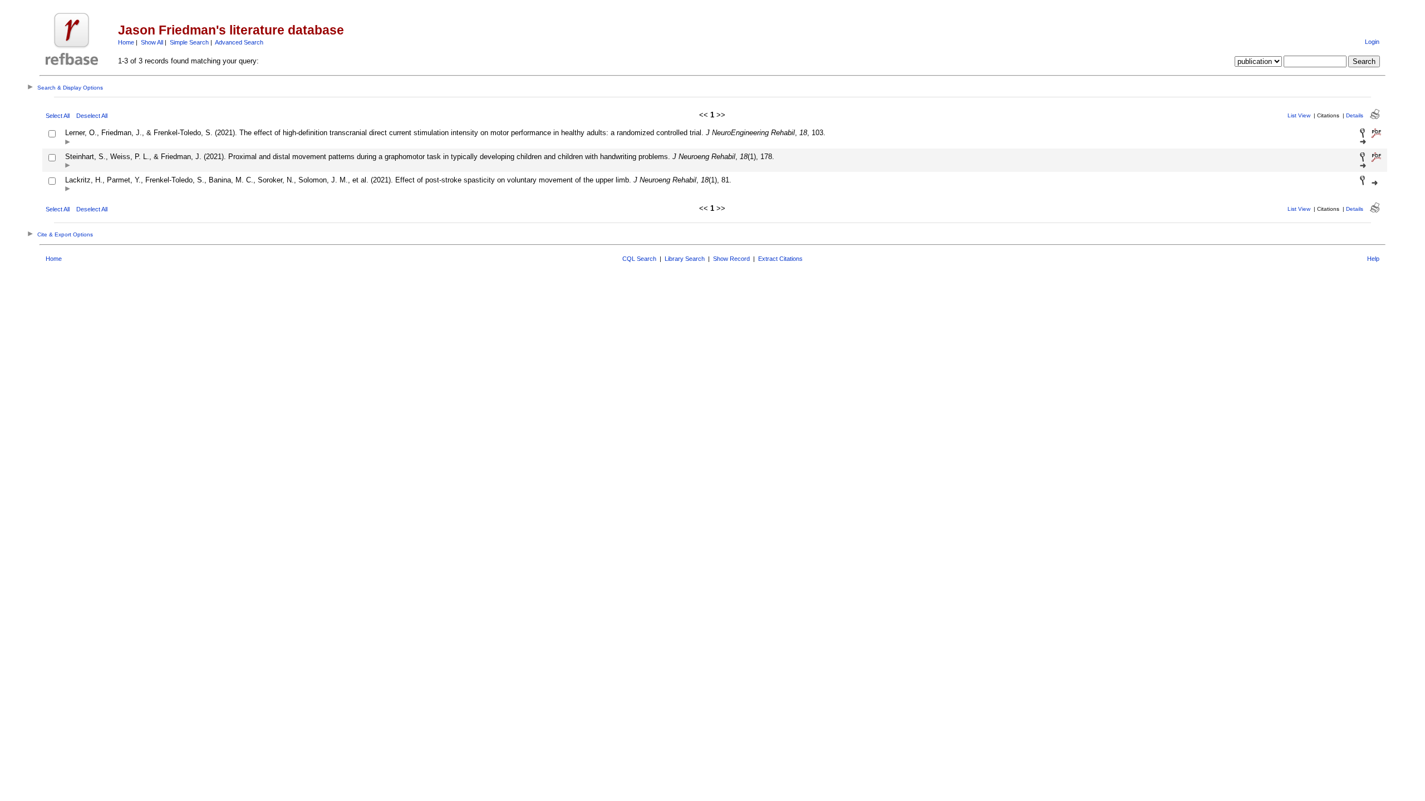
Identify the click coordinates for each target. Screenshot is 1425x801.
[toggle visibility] (67, 143)
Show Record (731, 258)
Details (1354, 115)
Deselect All (91, 115)
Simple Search (189, 42)
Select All (58, 115)
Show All (152, 42)
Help (1373, 258)
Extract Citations (780, 258)
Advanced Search (239, 42)
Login (1372, 41)
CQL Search (639, 258)
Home (126, 42)
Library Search (685, 258)
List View (1299, 115)
